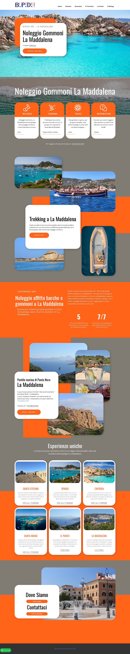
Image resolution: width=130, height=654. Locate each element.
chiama (96, 132)
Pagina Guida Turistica (50, 132)
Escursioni (78, 6)
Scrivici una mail (35, 51)
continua (65, 550)
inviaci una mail (29, 412)
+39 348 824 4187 (23, 401)
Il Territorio (89, 6)
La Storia (100, 6)
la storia (99, 550)
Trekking (110, 6)
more (19, 132)
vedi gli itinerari (31, 503)
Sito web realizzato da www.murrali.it (65, 649)
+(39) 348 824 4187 (78, 144)
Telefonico (32, 45)
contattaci (39, 235)
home (60, 6)
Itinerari (68, 6)
